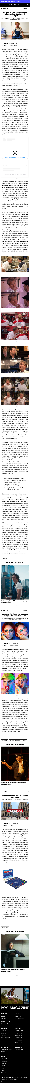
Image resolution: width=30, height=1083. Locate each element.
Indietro (5, 8)
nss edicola (18, 1042)
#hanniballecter (8, 486)
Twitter (3, 1063)
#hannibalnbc (7, 484)
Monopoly (5, 927)
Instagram (4, 1061)
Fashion (3, 1030)
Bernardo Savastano (14, 645)
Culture (3, 1033)
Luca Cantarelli (21, 664)
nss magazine (19, 1030)
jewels (12, 740)
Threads (3, 1068)
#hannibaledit (15, 484)
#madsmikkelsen (17, 486)
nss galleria (19, 1037)
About (3, 1016)
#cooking (6, 488)
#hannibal (17, 482)
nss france (18, 1040)
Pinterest (4, 1070)
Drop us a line (19, 1049)
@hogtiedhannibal (9, 478)
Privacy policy (19, 1016)
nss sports (18, 1033)
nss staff (11, 825)
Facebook (4, 1058)
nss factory (4, 1023)
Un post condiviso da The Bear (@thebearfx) (15, 174)
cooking (4, 558)
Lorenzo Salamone (13, 45)
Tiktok (3, 1065)
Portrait (4, 1035)
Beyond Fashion (5, 1037)
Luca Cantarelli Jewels (11, 710)
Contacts (4, 1018)
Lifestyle (5, 43)
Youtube (3, 1072)
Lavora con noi (5, 1021)
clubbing (4, 740)
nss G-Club (18, 1035)
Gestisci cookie (20, 1018)
